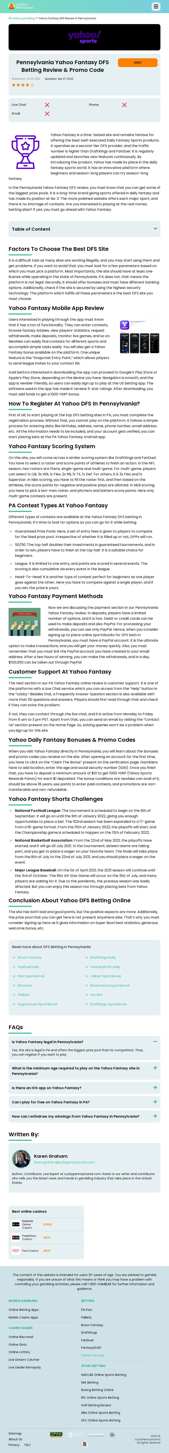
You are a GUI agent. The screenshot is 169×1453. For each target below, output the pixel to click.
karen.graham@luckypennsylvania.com (64, 1162)
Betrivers (25, 985)
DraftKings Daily (103, 957)
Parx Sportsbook (31, 976)
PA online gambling (22, 18)
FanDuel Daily (28, 967)
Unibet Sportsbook (105, 976)
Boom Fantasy (30, 957)
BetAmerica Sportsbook (110, 985)
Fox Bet (96, 994)
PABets (23, 994)
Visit (138, 62)
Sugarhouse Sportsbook (37, 1004)
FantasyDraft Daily (105, 967)
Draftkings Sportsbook (108, 1004)
